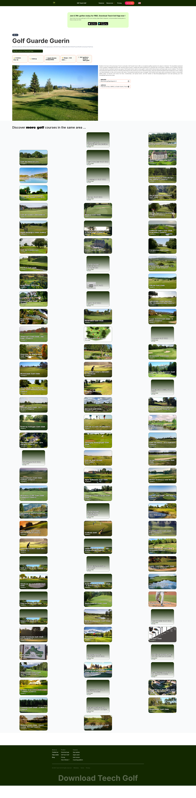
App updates (76, 752)
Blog (53, 757)
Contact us (55, 752)
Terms (82, 768)
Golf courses (76, 757)
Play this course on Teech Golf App (23, 51)
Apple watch (92, 3)
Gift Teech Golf (65, 754)
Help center (55, 755)
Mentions (76, 768)
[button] (110, 3)
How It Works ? (65, 760)
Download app (65, 752)
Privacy (88, 768)
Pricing (119, 3)
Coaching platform (78, 760)
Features (101, 3)
